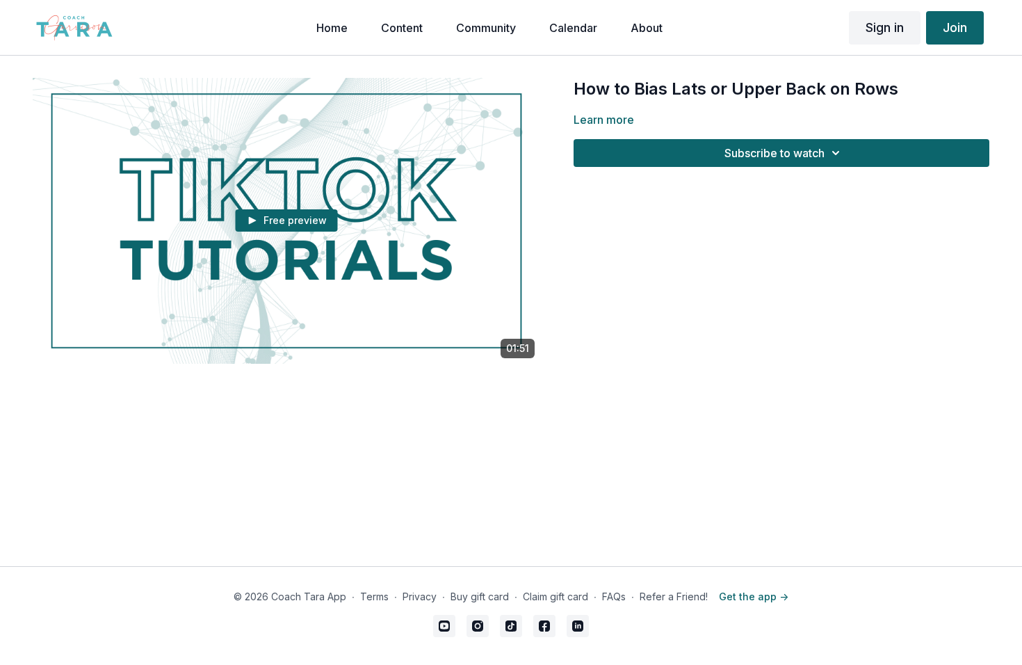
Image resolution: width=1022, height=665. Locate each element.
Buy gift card (480, 596)
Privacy (420, 596)
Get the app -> (753, 596)
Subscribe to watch (774, 153)
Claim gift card (555, 596)
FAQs (614, 596)
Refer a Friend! (674, 596)
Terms (374, 596)
